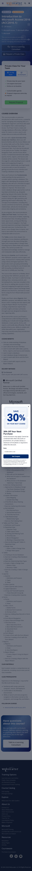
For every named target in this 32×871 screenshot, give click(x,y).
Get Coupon (16, 456)
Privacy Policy (8, 464)
